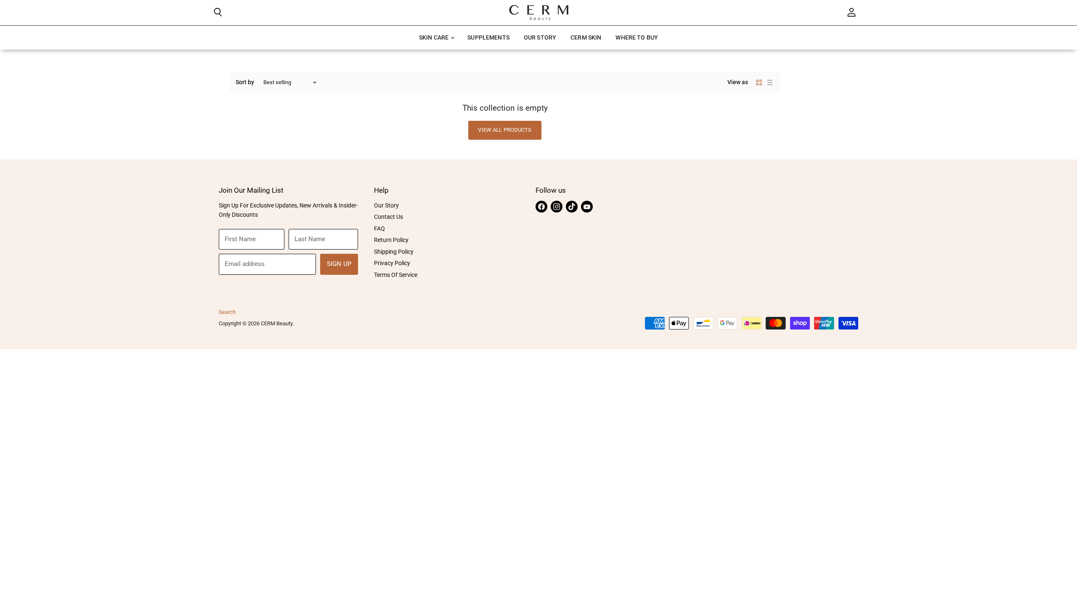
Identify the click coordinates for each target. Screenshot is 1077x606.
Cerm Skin (585, 37)
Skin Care (434, 37)
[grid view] (759, 82)
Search (227, 312)
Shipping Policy (394, 251)
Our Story (540, 37)
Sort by (245, 82)
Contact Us (388, 216)
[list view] (770, 82)
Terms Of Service (395, 274)
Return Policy (391, 240)
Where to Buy (636, 37)
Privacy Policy (392, 263)
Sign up (339, 264)
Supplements (488, 37)
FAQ (379, 228)
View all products (504, 130)
